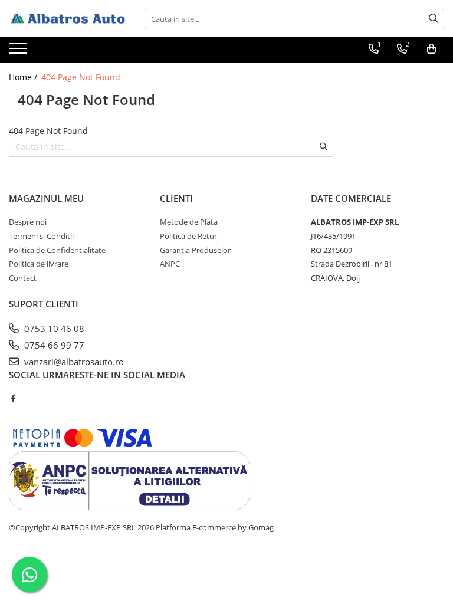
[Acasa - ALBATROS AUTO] (68, 19)
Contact (23, 278)
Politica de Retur (188, 236)
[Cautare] (433, 18)
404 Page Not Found (80, 77)
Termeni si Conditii (41, 236)
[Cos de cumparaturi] (431, 49)
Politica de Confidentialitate (57, 250)
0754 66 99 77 (53, 345)
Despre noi (28, 221)
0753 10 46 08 (53, 328)
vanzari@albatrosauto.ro (73, 361)
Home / (24, 77)
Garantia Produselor (195, 250)
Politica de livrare (38, 263)
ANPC (170, 263)
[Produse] (19, 52)
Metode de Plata (189, 221)
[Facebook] (13, 398)
